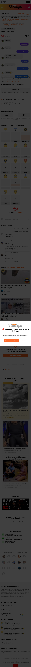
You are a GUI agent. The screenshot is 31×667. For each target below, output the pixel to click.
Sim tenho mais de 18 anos (11, 340)
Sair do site (23, 340)
